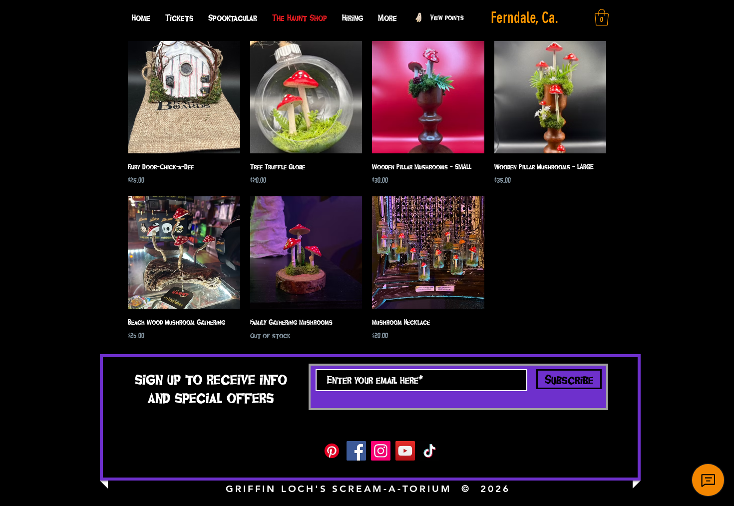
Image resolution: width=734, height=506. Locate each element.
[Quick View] (184, 97)
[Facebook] (356, 451)
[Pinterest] (332, 451)
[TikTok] (429, 451)
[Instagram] (380, 451)
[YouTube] (405, 451)
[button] (387, 17)
